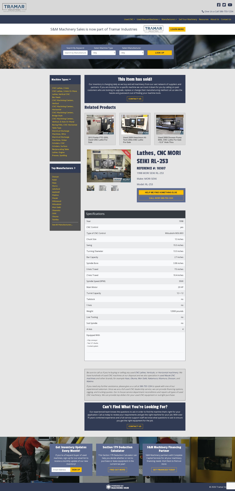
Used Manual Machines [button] (147, 19)
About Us (215, 19)
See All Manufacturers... (62, 225)
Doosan (55, 177)
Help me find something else (161, 192)
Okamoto (56, 210)
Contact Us (226, 19)
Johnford (56, 189)
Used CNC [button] (128, 19)
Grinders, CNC (58, 143)
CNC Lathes (140, 372)
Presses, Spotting (59, 155)
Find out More (117, 469)
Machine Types (60, 79)
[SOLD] (109, 165)
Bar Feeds (56, 97)
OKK (54, 213)
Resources (204, 19)
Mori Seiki (56, 207)
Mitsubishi (56, 204)
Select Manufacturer (131, 48)
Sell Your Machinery (188, 19)
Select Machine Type (103, 48)
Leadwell (56, 192)
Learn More (177, 29)
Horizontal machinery (168, 372)
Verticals (151, 372)
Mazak (55, 198)
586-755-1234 (226, 11)
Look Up (159, 52)
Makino (55, 195)
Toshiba (55, 220)
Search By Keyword (75, 48)
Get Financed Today (164, 469)
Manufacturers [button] (168, 19)
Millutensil (56, 201)
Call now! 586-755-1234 (161, 198)
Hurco (55, 186)
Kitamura (163, 378)
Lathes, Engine (58, 152)
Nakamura (153, 378)
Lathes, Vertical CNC (61, 94)
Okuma (55, 217)
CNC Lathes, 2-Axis (60, 88)
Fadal (54, 180)
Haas (54, 183)
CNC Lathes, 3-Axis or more (64, 91)
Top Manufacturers (63, 168)
